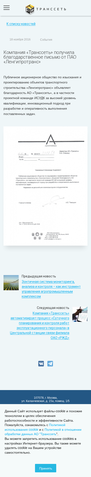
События (46, 39)
